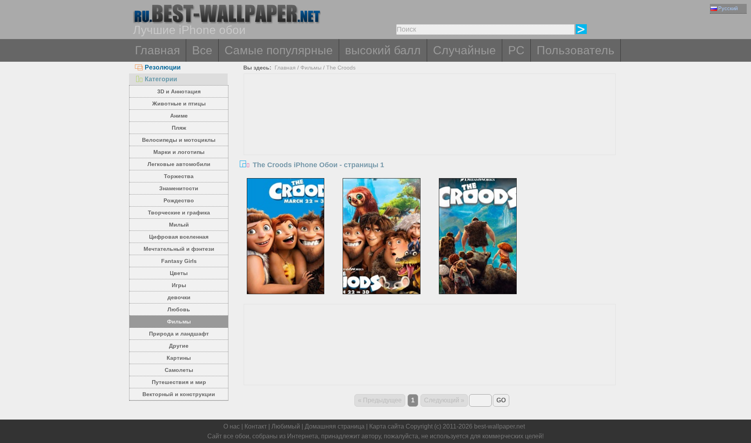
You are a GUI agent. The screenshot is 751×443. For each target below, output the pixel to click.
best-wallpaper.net (499, 426)
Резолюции (163, 67)
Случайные (464, 50)
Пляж (179, 128)
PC (516, 50)
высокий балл (383, 50)
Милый (179, 225)
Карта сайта (386, 426)
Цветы (179, 273)
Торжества (179, 176)
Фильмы (179, 321)
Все (202, 50)
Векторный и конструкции (178, 394)
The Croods (341, 67)
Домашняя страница (335, 426)
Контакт (255, 426)
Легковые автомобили (178, 164)
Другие (179, 346)
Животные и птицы (179, 103)
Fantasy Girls (179, 261)
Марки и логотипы (179, 152)
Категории (161, 79)
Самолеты (179, 370)
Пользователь (575, 50)
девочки (178, 297)
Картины (179, 358)
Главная (157, 50)
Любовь (178, 309)
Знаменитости (178, 188)
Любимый (285, 426)
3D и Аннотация (179, 91)
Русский (728, 8)
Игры (179, 285)
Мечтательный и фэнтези (179, 249)
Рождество (178, 200)
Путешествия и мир (179, 382)
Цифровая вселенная (178, 237)
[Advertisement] (429, 132)
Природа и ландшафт (179, 333)
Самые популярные (279, 50)
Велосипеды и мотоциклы (179, 140)
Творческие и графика (179, 212)
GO (501, 400)
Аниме (179, 116)
